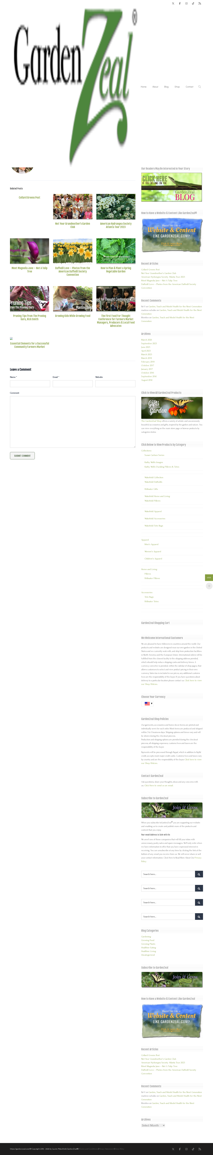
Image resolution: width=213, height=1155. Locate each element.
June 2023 (145, 347)
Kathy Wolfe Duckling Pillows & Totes (162, 466)
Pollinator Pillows (152, 578)
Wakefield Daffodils (153, 482)
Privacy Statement (106, 1149)
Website (99, 377)
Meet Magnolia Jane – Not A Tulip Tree (29, 269)
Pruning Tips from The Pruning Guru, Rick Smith (29, 317)
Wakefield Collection (154, 477)
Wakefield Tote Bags (154, 525)
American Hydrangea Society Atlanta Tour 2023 (115, 225)
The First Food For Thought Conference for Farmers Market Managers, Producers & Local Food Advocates (116, 321)
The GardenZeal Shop (151, 421)
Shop (177, 86)
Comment (14, 393)
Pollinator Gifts (151, 489)
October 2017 (147, 365)
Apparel (145, 540)
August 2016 (146, 380)
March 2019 (146, 358)
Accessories (146, 592)
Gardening (146, 936)
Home (143, 86)
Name (13, 377)
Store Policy (119, 1149)
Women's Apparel (153, 551)
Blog (166, 86)
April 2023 (146, 350)
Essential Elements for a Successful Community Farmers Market (29, 345)
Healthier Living (148, 951)
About (155, 86)
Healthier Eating (148, 947)
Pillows (148, 574)
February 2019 (147, 361)
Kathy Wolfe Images (154, 462)
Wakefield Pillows (152, 500)
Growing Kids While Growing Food (72, 316)
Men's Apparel (151, 544)
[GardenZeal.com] (75, 87)
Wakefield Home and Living (157, 496)
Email (56, 377)
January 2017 (147, 369)
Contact (189, 86)
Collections (146, 450)
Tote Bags (149, 597)
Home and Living (149, 569)
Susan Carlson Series (154, 455)
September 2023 (149, 343)
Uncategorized (148, 955)
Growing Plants (148, 944)
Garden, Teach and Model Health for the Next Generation (175, 306)
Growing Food (147, 940)
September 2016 (149, 376)
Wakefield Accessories (155, 518)
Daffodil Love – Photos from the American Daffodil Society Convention (72, 271)
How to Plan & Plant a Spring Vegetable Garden (116, 269)
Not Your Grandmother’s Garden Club (72, 225)
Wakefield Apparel (153, 511)
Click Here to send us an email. (158, 785)
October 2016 (147, 372)
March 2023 (146, 354)
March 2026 (146, 340)
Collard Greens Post (29, 197)
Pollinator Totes (152, 601)
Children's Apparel (153, 558)
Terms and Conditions (88, 1149)
